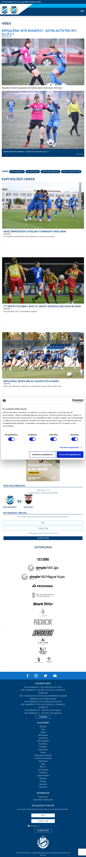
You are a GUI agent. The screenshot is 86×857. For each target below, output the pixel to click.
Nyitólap (43, 726)
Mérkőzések (43, 735)
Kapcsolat (43, 787)
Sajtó (43, 764)
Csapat (43, 732)
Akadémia (43, 773)
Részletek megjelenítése (69, 447)
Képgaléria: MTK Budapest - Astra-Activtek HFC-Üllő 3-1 (26, 152)
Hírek (43, 729)
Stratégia (43, 747)
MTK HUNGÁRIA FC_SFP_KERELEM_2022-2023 (43, 702)
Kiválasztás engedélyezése (42, 454)
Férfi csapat (43, 770)
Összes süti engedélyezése (70, 454)
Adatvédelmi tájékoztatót (48, 533)
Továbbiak (43, 717)
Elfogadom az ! (44, 533)
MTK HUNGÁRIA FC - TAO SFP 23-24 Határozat (43, 713)
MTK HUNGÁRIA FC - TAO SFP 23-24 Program (43, 710)
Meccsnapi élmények (43, 755)
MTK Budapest (43, 741)
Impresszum (43, 797)
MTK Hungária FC (17, 171)
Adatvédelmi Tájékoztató (43, 800)
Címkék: (5, 171)
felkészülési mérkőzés (50, 171)
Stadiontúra (43, 761)
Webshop (43, 778)
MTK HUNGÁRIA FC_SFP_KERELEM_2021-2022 (43, 687)
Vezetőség (43, 744)
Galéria (43, 752)
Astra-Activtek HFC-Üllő (71, 171)
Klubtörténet (43, 750)
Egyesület (43, 784)
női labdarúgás (33, 171)
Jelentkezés (43, 738)
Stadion (43, 781)
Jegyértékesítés (43, 775)
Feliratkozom (43, 538)
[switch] (32, 439)
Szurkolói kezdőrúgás (43, 758)
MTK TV (43, 767)
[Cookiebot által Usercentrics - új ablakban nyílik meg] (73, 400)
